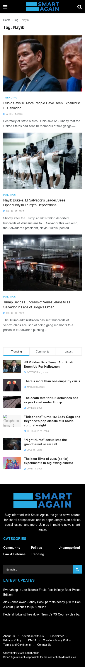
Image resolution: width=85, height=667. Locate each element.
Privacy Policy (12, 640)
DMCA (32, 640)
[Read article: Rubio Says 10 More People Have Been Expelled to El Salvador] (42, 63)
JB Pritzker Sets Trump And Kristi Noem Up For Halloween (48, 364)
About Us (9, 636)
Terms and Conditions (17, 644)
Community (11, 547)
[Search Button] (79, 6)
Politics (9, 194)
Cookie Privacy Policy (57, 640)
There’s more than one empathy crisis (52, 381)
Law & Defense (14, 554)
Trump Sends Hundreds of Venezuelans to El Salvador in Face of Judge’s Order (36, 304)
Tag (16, 20)
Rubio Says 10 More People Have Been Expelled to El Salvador (41, 105)
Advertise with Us (33, 636)
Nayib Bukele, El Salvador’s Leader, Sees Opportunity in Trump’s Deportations (34, 202)
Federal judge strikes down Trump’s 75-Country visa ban (42, 614)
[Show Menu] (5, 6)
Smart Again (32, 652)
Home (6, 20)
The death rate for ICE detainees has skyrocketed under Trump (51, 400)
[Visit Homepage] (42, 6)
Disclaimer (57, 636)
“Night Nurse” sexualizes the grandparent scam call (45, 441)
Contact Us (44, 644)
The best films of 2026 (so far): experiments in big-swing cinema (48, 460)
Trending (10, 97)
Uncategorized (69, 547)
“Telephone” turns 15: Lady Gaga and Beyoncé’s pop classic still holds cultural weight (52, 420)
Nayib (25, 20)
